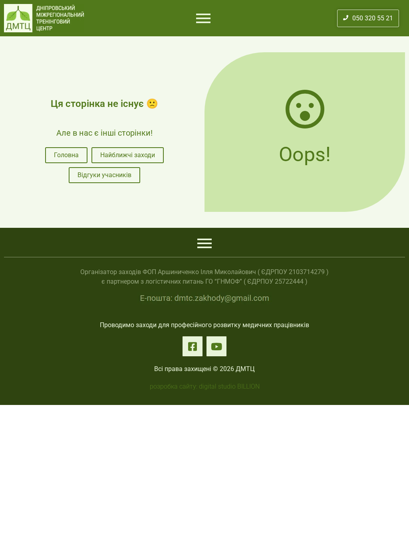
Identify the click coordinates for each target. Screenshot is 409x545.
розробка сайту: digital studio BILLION (205, 386)
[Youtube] (216, 346)
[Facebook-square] (193, 346)
